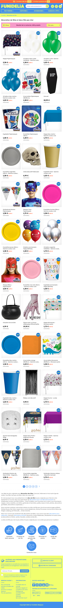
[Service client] (56, 6)
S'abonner (24, 571)
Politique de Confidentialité (20, 592)
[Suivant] (39, 486)
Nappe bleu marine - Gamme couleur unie (50, 134)
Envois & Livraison (6, 589)
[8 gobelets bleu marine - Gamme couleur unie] (11, 382)
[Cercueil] (52, 81)
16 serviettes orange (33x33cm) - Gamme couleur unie (31, 361)
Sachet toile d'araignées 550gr (10, 436)
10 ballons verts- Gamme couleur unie (51, 59)
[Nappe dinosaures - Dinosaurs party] (52, 307)
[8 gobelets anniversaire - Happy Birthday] (52, 269)
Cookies (18, 594)
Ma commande (5, 584)
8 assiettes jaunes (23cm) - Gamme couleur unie (11, 247)
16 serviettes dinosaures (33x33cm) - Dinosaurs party (52, 361)
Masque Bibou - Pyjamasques (7, 285)
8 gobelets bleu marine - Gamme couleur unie (10, 398)
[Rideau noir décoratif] (31, 382)
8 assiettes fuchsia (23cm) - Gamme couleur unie (52, 210)
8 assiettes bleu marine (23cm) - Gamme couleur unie (10, 361)
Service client (48, 560)
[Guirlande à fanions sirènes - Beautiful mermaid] (52, 458)
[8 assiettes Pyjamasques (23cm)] (31, 118)
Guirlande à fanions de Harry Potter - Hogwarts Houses (10, 474)
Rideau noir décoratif (29, 398)
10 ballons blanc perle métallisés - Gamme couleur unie (31, 59)
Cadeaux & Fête (53, 10)
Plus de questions (6, 593)
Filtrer (7, 25)
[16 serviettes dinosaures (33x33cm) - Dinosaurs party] (52, 345)
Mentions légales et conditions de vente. (22, 588)
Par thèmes (8, 10)
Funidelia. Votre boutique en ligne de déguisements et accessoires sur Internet (12, 6)
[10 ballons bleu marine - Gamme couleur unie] (11, 81)
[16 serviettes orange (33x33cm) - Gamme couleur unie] (31, 345)
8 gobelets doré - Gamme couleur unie (51, 172)
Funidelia (3, 15)
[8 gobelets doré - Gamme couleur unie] (52, 156)
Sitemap (18, 596)
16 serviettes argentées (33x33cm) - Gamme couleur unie (31, 474)
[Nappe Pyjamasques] (11, 43)
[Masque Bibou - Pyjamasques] (11, 269)
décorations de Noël (20, 515)
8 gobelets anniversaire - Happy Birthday (51, 285)
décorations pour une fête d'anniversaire (41, 499)
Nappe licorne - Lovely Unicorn (50, 398)
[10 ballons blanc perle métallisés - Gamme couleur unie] (31, 43)
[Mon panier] (60, 6)
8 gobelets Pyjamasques (10, 134)
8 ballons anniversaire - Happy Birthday (30, 247)
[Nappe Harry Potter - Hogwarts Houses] (31, 420)
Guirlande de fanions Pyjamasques (9, 210)
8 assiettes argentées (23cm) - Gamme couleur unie (10, 172)
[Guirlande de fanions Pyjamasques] (11, 194)
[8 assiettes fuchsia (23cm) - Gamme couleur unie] (52, 194)
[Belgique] (33, 585)
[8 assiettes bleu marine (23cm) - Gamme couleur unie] (11, 345)
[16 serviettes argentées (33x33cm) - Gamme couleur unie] (31, 458)
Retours (3, 591)
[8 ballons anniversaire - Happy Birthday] (31, 232)
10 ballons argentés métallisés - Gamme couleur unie (52, 248)
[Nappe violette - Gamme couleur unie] (52, 420)
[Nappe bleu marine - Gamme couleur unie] (52, 118)
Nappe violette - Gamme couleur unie (51, 436)
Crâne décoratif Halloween (31, 171)
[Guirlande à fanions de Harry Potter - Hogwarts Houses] (11, 458)
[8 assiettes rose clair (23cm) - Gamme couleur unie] (31, 269)
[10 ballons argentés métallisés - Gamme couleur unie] (52, 232)
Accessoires (38, 10)
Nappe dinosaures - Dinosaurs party (49, 323)
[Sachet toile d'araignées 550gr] (11, 420)
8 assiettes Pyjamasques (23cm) (30, 134)
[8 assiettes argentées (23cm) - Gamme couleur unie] (11, 156)
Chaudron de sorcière (9, 322)
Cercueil (46, 96)
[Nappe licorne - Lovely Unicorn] (52, 382)
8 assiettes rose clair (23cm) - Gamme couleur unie (31, 285)
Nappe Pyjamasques (9, 58)
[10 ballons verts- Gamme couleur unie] (52, 43)
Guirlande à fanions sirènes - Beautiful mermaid (52, 474)
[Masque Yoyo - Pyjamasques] (31, 194)
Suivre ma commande (48, 565)
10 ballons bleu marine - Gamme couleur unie (10, 97)
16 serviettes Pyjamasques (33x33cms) (31, 97)
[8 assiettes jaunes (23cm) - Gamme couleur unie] (11, 232)
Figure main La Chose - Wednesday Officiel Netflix (31, 323)
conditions (6, 576)
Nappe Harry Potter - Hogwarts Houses (29, 436)
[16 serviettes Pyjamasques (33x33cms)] (31, 81)
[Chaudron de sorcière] (11, 307)
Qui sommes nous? (21, 598)
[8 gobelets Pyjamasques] (11, 118)
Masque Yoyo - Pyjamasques (27, 210)
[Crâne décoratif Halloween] (31, 156)
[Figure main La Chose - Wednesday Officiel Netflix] (31, 307)
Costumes (23, 10)
